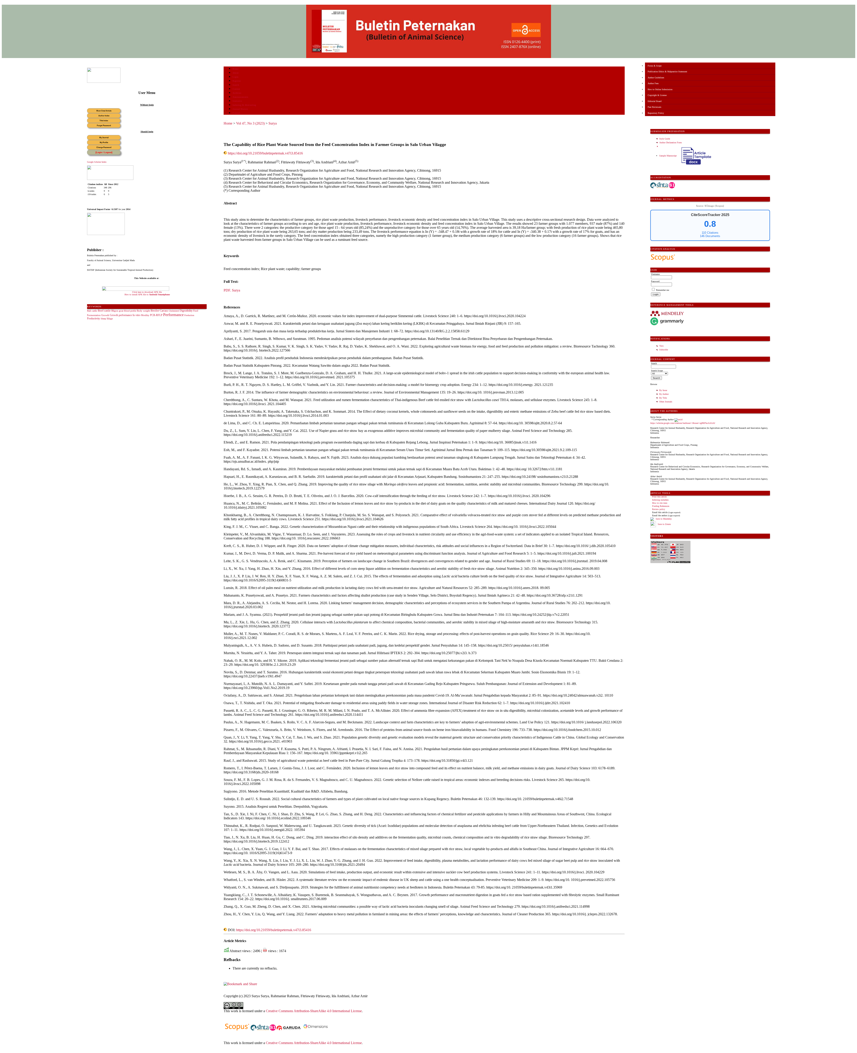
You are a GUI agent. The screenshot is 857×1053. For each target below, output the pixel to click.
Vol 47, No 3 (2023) (250, 123)
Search (236, 85)
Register (237, 81)
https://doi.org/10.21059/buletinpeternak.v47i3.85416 (265, 153)
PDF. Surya (232, 290)
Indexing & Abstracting (244, 105)
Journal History (240, 109)
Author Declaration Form (670, 142)
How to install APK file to (147, 294)
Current (236, 89)
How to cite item (659, 503)
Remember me (662, 290)
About (236, 73)
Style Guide (664, 138)
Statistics (237, 101)
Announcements (240, 97)
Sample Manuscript (668, 155)
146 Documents (710, 236)
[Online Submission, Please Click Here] (104, 82)
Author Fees (653, 83)
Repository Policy (656, 113)
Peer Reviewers (654, 107)
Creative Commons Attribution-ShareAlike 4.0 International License (314, 1011)
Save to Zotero (664, 524)
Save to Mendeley (664, 519)
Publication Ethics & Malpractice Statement (667, 71)
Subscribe (663, 349)
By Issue (663, 390)
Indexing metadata (660, 500)
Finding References (660, 506)
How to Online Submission (660, 89)
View (661, 346)
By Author (664, 394)
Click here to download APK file (147, 292)
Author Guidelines (656, 77)
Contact (236, 113)
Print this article (659, 496)
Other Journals (665, 401)
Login (236, 77)
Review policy (658, 509)
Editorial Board (654, 101)
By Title (663, 398)
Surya (272, 123)
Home (235, 69)
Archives (237, 93)
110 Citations (710, 232)
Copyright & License (657, 95)
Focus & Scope (654, 66)
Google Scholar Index (96, 162)
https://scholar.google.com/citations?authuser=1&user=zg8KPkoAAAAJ (682, 423)
